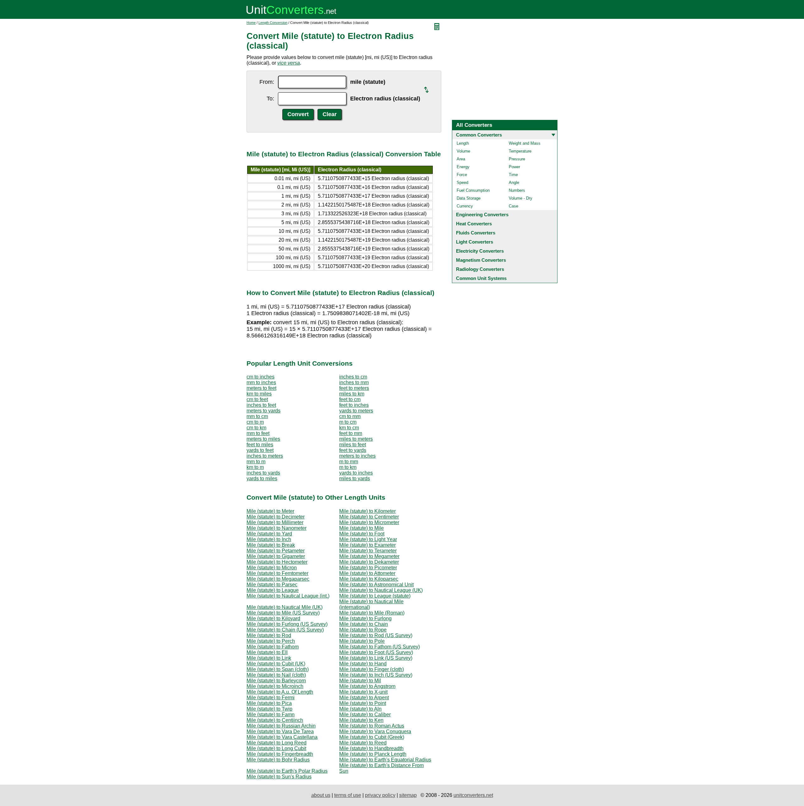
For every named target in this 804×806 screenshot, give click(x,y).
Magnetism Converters (481, 260)
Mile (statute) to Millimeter (275, 522)
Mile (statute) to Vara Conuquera (375, 731)
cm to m (255, 422)
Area (461, 159)
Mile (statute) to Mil (360, 680)
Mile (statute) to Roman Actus (371, 725)
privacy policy (380, 795)
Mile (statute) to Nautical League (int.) (288, 596)
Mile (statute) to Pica (269, 703)
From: (266, 82)
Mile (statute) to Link (269, 658)
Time (513, 174)
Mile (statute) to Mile (361, 528)
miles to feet (352, 444)
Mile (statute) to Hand (363, 663)
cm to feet (257, 399)
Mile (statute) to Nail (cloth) (276, 675)
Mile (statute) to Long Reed (277, 742)
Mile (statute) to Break (271, 545)
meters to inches (357, 456)
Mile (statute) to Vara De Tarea (280, 731)
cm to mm (350, 416)
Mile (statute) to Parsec (272, 584)
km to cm (349, 427)
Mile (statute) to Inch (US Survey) (375, 675)
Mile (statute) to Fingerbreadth (280, 754)
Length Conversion (272, 22)
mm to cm (257, 416)
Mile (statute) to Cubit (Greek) (371, 737)
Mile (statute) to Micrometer (369, 522)
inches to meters (265, 456)
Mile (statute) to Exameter (367, 545)
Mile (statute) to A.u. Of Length (280, 692)
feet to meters (354, 388)
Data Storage (469, 198)
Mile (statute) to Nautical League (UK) (381, 590)
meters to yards (263, 410)
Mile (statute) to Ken (361, 720)
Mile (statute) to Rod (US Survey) (375, 635)
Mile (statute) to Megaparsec (278, 579)
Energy (463, 166)
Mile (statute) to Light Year (368, 539)
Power (514, 166)
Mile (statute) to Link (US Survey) (375, 658)
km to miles (259, 393)
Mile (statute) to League (273, 590)
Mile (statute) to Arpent (364, 697)
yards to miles (262, 478)
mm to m (256, 461)
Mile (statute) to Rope (363, 629)
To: (270, 98)
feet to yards (352, 450)
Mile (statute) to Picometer (368, 567)
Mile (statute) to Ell (267, 652)
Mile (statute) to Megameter (369, 556)
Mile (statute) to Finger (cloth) (371, 669)
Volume (463, 151)
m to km (347, 467)
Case (513, 206)
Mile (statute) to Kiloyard (273, 618)
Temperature (520, 151)
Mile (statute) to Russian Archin (281, 725)
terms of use (347, 795)
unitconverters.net (473, 795)
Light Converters (474, 241)
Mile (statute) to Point (362, 703)
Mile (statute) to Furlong (365, 618)
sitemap (408, 795)
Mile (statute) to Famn (271, 714)
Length (463, 143)
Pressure (517, 159)
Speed (462, 182)
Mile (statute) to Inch (269, 539)
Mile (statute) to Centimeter (369, 516)
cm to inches (260, 376)
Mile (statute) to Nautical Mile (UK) (285, 607)
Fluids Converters (475, 232)
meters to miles (263, 439)
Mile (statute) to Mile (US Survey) (283, 612)
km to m (255, 467)
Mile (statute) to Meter (270, 511)
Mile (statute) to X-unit (363, 692)
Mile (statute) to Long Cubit (276, 748)
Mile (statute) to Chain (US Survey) (285, 629)
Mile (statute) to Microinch (275, 686)
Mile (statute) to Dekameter (369, 562)
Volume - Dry (520, 198)
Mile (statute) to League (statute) (374, 596)
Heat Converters (474, 223)
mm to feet (258, 433)
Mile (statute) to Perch (271, 641)
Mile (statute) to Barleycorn (276, 680)
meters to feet (261, 388)
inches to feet (261, 405)
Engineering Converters (482, 214)
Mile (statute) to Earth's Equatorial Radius (385, 759)
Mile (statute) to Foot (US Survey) (376, 652)
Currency (465, 206)
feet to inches (354, 405)
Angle (514, 182)
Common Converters (479, 134)
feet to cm (350, 399)
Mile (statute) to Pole (362, 641)
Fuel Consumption (473, 190)
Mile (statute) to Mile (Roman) (372, 612)
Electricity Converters (480, 251)
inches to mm (354, 382)
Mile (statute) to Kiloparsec (368, 579)
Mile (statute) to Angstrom (367, 686)
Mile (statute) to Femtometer (277, 573)
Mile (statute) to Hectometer (277, 562)
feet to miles (260, 444)
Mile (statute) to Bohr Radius (278, 759)
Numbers (517, 190)
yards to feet (260, 450)
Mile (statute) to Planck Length (372, 754)
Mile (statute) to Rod (269, 635)
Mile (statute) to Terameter (368, 550)
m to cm (347, 422)
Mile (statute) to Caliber (365, 714)
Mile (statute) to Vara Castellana (282, 737)
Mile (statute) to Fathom (273, 646)
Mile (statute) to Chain (363, 624)
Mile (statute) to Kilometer (367, 511)
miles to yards (354, 478)
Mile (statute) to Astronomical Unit (376, 584)
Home (251, 22)
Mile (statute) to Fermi (271, 697)
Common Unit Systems (481, 278)
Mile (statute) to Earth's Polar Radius (287, 771)
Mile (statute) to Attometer (367, 573)
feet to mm (350, 433)
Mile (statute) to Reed (363, 742)
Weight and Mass (525, 143)
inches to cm (353, 376)
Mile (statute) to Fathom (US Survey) (379, 646)
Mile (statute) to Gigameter (276, 556)
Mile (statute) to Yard (269, 533)
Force (462, 174)
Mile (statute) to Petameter (276, 550)
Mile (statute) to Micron (272, 567)
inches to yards (263, 473)
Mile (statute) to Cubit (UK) (276, 663)
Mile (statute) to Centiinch (275, 720)
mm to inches (261, 382)
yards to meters (356, 410)
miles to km (351, 393)
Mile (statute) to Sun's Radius (279, 776)
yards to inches (356, 473)
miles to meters (356, 439)
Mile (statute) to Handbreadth (371, 748)
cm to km (256, 427)
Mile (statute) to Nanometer (277, 528)
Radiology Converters (480, 269)
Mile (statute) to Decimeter (276, 516)
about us (320, 795)
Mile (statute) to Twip (269, 709)
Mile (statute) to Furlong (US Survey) (287, 624)
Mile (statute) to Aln (360, 709)
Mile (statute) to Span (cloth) (278, 669)
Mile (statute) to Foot (361, 533)
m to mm (348, 461)
